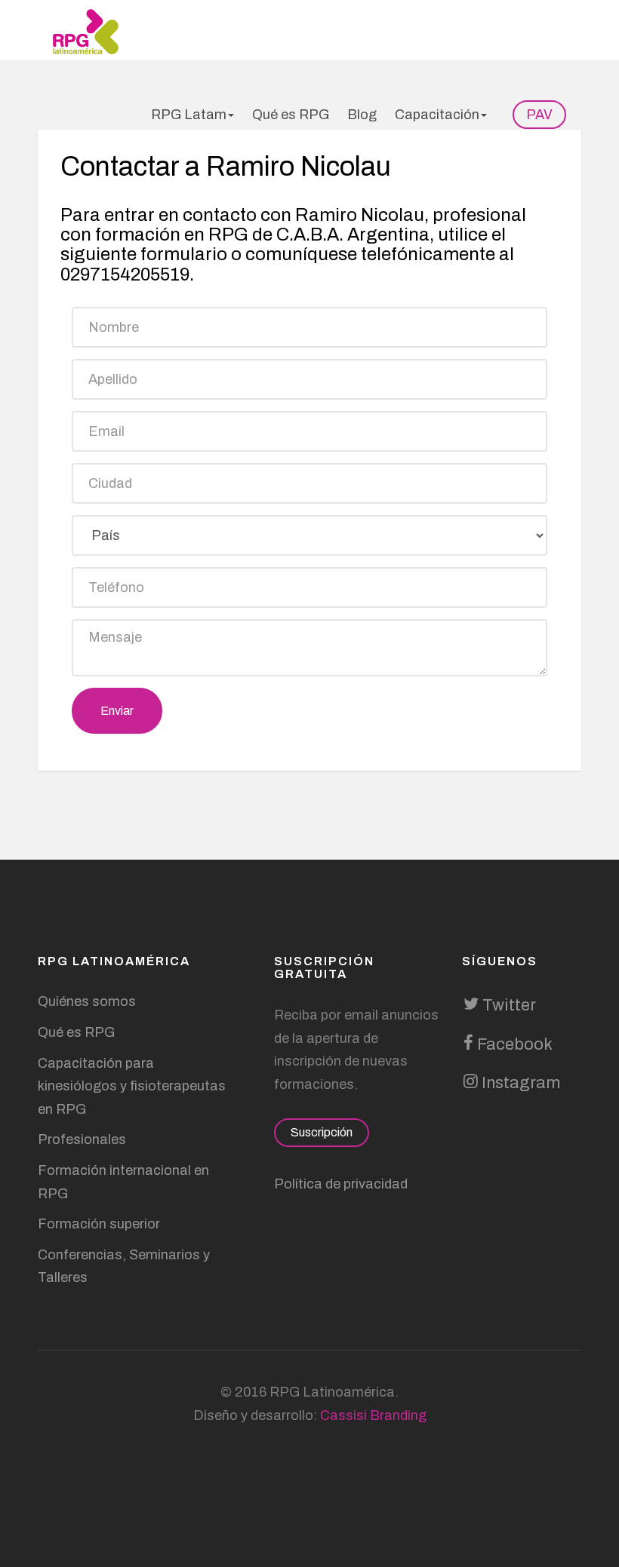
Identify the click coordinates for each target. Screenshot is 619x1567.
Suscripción (322, 1132)
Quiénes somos (87, 1001)
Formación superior (99, 1223)
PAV (539, 114)
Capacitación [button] (437, 114)
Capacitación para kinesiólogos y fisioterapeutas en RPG (132, 1086)
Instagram (519, 1083)
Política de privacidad (341, 1183)
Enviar (117, 710)
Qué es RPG (290, 114)
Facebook (513, 1044)
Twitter (507, 1005)
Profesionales (82, 1139)
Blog (362, 114)
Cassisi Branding (373, 1415)
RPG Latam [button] (188, 114)
